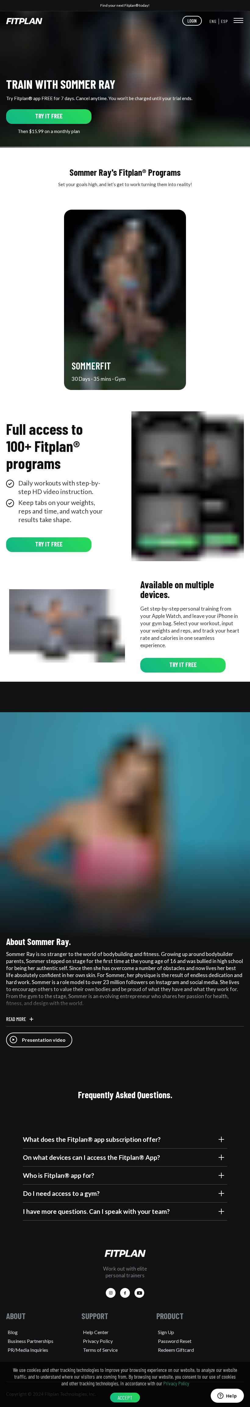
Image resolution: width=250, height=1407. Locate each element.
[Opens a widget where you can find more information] (227, 1396)
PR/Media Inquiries (28, 1350)
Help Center (96, 1332)
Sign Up (166, 1332)
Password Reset (174, 1341)
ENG (212, 21)
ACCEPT (125, 1397)
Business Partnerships (30, 1341)
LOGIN (192, 20)
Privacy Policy (98, 1341)
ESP (224, 21)
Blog (13, 1332)
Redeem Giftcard (176, 1350)
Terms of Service (100, 1350)
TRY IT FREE (48, 116)
